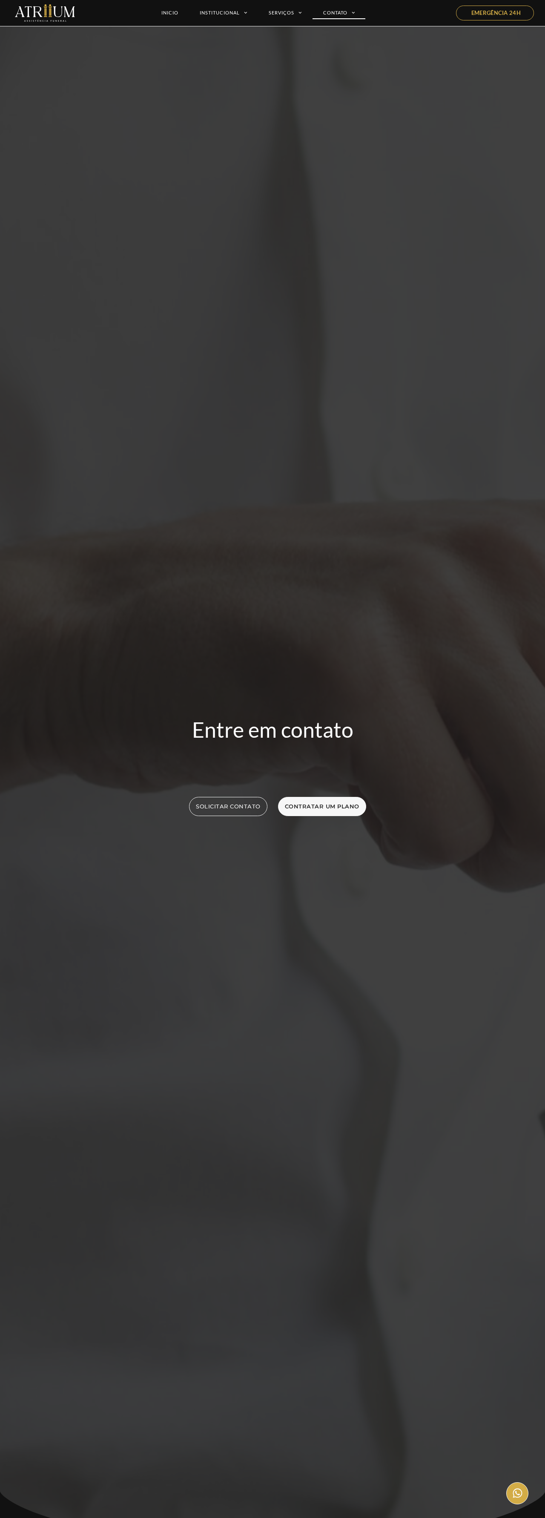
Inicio (169, 12)
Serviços (281, 12)
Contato (335, 12)
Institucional (220, 12)
